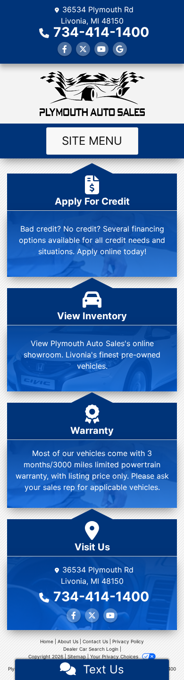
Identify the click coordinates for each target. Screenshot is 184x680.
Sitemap (76, 656)
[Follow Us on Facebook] (65, 49)
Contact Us (95, 641)
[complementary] (155, 651)
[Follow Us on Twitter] (83, 49)
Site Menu (92, 141)
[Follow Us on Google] (120, 49)
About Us (68, 641)
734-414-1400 (101, 32)
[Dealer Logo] (92, 93)
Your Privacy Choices (115, 656)
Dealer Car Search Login (90, 649)
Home (46, 641)
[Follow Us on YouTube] (101, 49)
